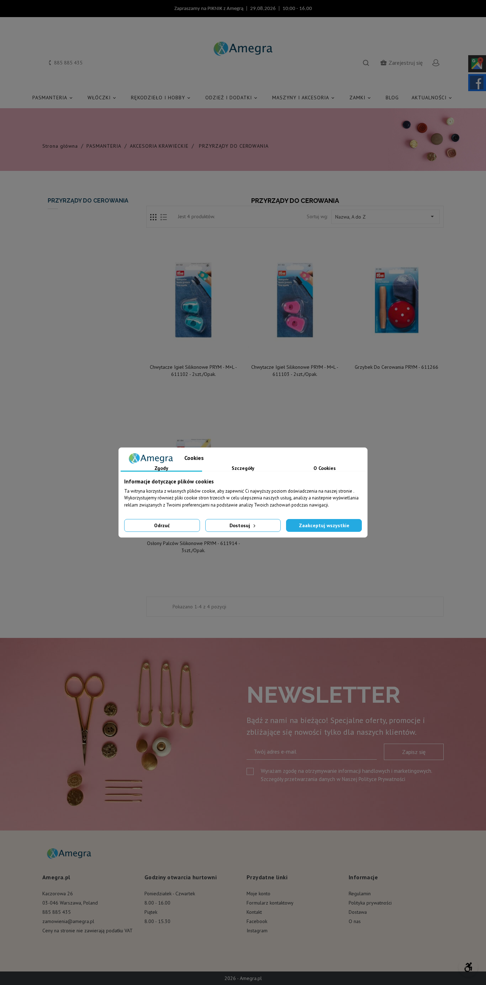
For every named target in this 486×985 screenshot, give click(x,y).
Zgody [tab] (161, 468)
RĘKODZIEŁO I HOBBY (161, 97)
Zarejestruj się (401, 62)
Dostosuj (240, 525)
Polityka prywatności (370, 903)
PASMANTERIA (53, 97)
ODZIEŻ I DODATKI (231, 97)
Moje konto (258, 893)
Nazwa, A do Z (385, 216)
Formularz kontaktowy (270, 903)
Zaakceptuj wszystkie (324, 525)
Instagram (257, 930)
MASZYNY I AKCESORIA (304, 97)
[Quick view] (194, 352)
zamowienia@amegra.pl (68, 921)
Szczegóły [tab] (243, 468)
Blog (392, 97)
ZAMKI (360, 97)
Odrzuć (162, 525)
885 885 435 (56, 912)
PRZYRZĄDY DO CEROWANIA (88, 200)
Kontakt (254, 912)
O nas (355, 921)
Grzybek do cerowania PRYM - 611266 (396, 367)
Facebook (257, 921)
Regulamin (360, 893)
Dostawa (358, 912)
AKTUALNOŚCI (432, 97)
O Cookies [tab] (324, 468)
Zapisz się (414, 751)
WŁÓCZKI (102, 97)
